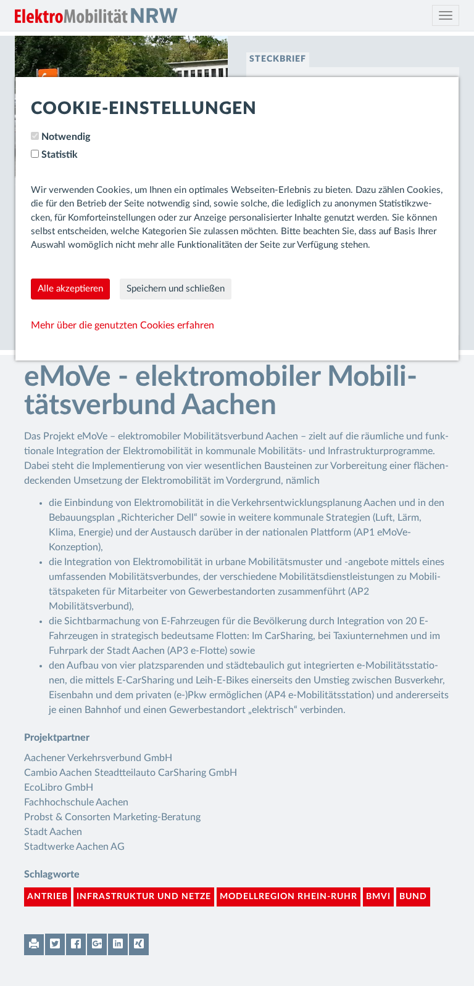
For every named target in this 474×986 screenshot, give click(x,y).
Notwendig (65, 137)
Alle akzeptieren (70, 288)
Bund (413, 896)
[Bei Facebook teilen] (76, 944)
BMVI (378, 896)
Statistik (59, 155)
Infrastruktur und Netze (144, 896)
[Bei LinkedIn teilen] (118, 944)
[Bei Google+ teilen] (97, 944)
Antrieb (47, 896)
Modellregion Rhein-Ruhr (288, 896)
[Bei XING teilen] (139, 944)
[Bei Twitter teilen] (55, 944)
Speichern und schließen (176, 288)
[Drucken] (34, 944)
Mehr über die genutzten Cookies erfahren (122, 325)
